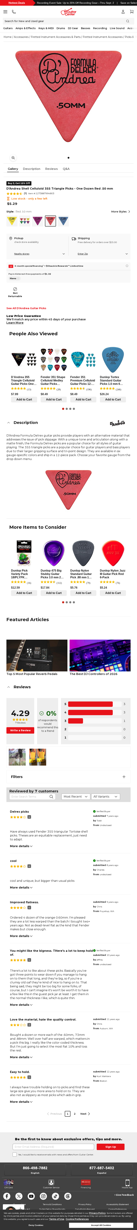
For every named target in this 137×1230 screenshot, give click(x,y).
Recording (100, 28)
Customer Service (51, 1187)
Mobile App (127, 1187)
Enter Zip (83, 253)
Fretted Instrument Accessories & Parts (55, 37)
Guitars (8, 28)
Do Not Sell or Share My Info (52, 1209)
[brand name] (117, 423)
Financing (86, 1187)
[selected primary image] (68, 96)
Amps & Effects (26, 28)
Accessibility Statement (117, 1204)
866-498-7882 (35, 1168)
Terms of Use (56, 1219)
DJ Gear (73, 28)
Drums (61, 28)
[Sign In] (123, 12)
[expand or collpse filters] (124, 777)
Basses (85, 28)
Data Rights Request (85, 1209)
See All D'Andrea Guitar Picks (26, 308)
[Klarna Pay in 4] (15, 278)
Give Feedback (125, 1195)
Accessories (21, 37)
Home (8, 37)
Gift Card (8, 1187)
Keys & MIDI (46, 28)
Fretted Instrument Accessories (103, 37)
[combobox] (75, 796)
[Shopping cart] (132, 12)
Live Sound (117, 28)
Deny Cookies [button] (36, 1225)
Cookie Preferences (77, 1219)
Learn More (15, 322)
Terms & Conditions (52, 1204)
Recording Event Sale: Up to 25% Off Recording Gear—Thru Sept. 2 (75, 2)
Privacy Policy (97, 1213)
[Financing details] (127, 265)
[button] (68, 422)
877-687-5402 (101, 1168)
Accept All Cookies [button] (101, 1225)
